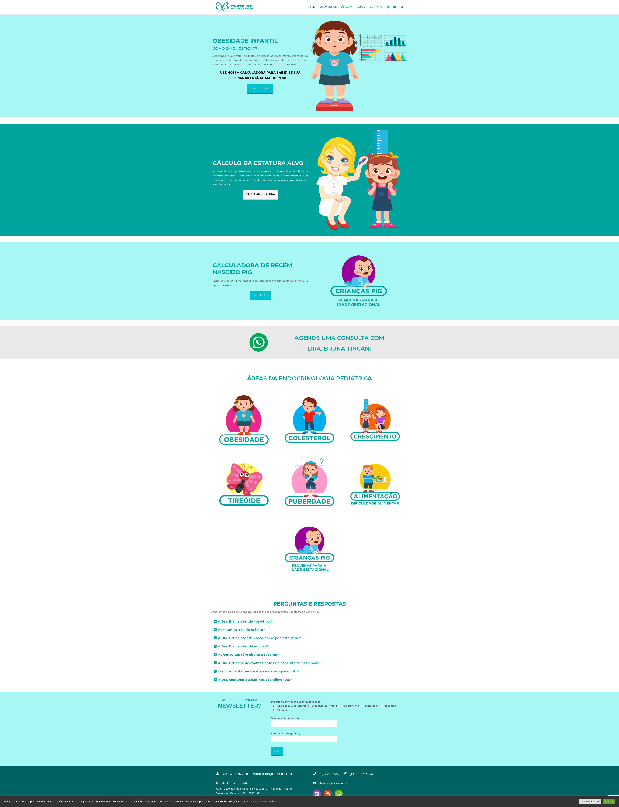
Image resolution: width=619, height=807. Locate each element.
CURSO (361, 6)
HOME (311, 6)
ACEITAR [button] (608, 801)
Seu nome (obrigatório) (285, 718)
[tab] (309, 621)
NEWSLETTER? (239, 705)
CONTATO (376, 6)
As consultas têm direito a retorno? (248, 655)
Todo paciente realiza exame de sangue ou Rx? (258, 671)
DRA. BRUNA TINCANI (339, 348)
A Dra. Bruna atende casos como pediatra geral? (259, 638)
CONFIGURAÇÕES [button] (590, 801)
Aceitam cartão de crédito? (241, 630)
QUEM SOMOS (328, 6)
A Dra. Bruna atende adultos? (243, 646)
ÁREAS (345, 6)
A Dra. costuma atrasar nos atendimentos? (255, 680)
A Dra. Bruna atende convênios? (245, 621)
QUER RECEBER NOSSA (239, 700)
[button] (260, 89)
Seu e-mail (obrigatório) (285, 733)
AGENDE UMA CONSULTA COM (339, 337)
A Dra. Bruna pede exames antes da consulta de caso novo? (269, 663)
